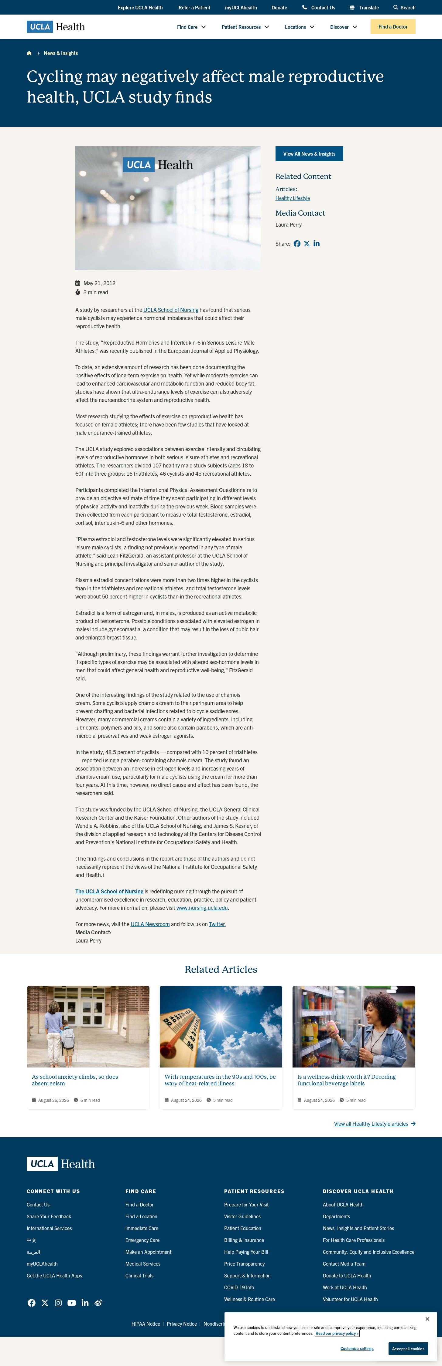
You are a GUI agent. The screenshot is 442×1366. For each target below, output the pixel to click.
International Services (49, 1228)
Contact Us (323, 7)
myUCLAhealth (241, 7)
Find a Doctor (393, 27)
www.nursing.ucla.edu (202, 907)
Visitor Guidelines (242, 1216)
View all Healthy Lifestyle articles (371, 1123)
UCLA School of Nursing (170, 309)
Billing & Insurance (244, 1240)
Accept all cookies (408, 1348)
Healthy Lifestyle (293, 198)
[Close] (427, 1319)
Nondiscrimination (223, 1323)
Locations (295, 27)
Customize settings (357, 1348)
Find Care (187, 27)
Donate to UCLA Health (347, 1275)
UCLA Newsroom (150, 923)
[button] (141, 8)
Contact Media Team (344, 1263)
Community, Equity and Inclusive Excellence (368, 1252)
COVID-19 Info (239, 1287)
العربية (33, 1252)
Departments (336, 1216)
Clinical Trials (139, 1275)
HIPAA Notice (146, 1323)
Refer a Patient (195, 7)
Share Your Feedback (49, 1216)
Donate (279, 7)
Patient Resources (241, 27)
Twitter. (217, 923)
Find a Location (141, 1216)
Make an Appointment (148, 1252)
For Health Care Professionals (354, 1240)
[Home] (29, 52)
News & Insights (61, 53)
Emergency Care (142, 1240)
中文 (31, 1240)
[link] (297, 243)
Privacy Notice (182, 1323)
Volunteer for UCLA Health (350, 1299)
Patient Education (242, 1228)
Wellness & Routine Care (249, 1299)
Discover (339, 27)
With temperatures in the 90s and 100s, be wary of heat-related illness (220, 1080)
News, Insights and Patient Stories (358, 1228)
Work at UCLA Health (345, 1287)
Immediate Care (141, 1228)
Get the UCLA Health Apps (54, 1275)
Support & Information (247, 1275)
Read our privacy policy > (337, 1333)
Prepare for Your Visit (246, 1204)
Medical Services (142, 1263)
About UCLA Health (343, 1204)
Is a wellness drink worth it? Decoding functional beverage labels (346, 1080)
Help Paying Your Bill (246, 1252)
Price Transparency (244, 1263)
